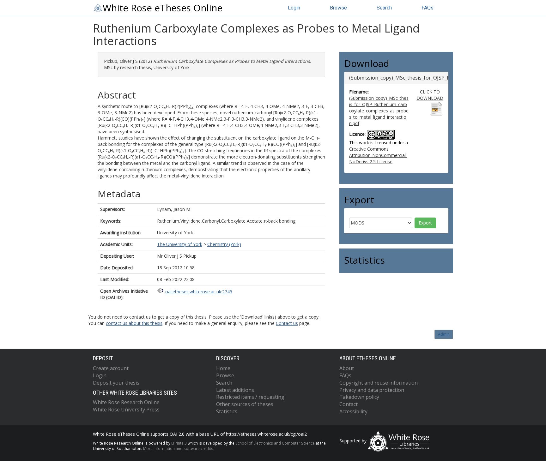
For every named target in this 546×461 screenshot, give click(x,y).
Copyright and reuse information (378, 382)
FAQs (428, 8)
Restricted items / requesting (250, 396)
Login (294, 8)
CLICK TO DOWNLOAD (429, 95)
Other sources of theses (244, 404)
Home (223, 368)
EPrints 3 (179, 443)
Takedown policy (359, 396)
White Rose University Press (126, 409)
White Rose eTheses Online (162, 8)
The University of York (179, 244)
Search (384, 8)
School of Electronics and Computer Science (275, 443)
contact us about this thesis (134, 323)
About (346, 368)
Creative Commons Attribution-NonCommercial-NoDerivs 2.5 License (378, 155)
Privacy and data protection (371, 389)
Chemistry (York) (224, 244)
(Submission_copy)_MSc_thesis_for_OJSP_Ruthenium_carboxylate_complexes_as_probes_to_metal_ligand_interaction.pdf (379, 110)
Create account (111, 368)
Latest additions (235, 389)
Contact (348, 404)
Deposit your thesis (116, 382)
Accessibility (353, 411)
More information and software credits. (178, 448)
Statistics (226, 411)
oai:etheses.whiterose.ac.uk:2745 (198, 292)
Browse (338, 8)
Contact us (287, 323)
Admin (444, 334)
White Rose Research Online (126, 402)
